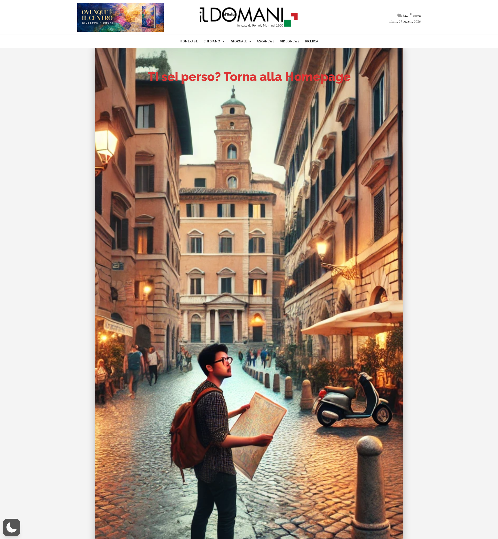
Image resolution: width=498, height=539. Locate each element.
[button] (11, 527)
